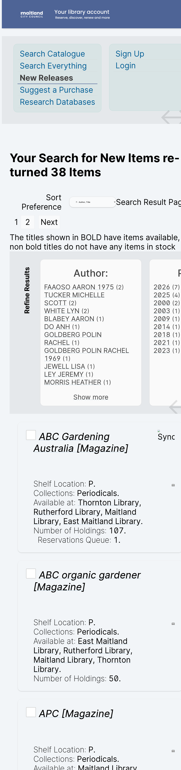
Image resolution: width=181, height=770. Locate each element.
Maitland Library (63, 659)
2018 (161, 335)
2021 (161, 342)
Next (49, 222)
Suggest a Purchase (56, 90)
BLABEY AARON (69, 319)
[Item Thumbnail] (166, 436)
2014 (161, 327)
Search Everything (53, 65)
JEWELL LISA (64, 366)
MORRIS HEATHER (72, 382)
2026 (161, 287)
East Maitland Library (102, 521)
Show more (90, 397)
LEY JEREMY (64, 374)
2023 (161, 350)
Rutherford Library (67, 511)
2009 (161, 319)
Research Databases (57, 102)
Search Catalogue (52, 53)
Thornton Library (108, 502)
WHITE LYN (61, 311)
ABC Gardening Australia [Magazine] (80, 442)
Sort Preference (41, 202)
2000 (161, 303)
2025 (161, 295)
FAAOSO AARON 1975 (79, 287)
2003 (161, 311)
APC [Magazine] (76, 713)
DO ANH (57, 327)
